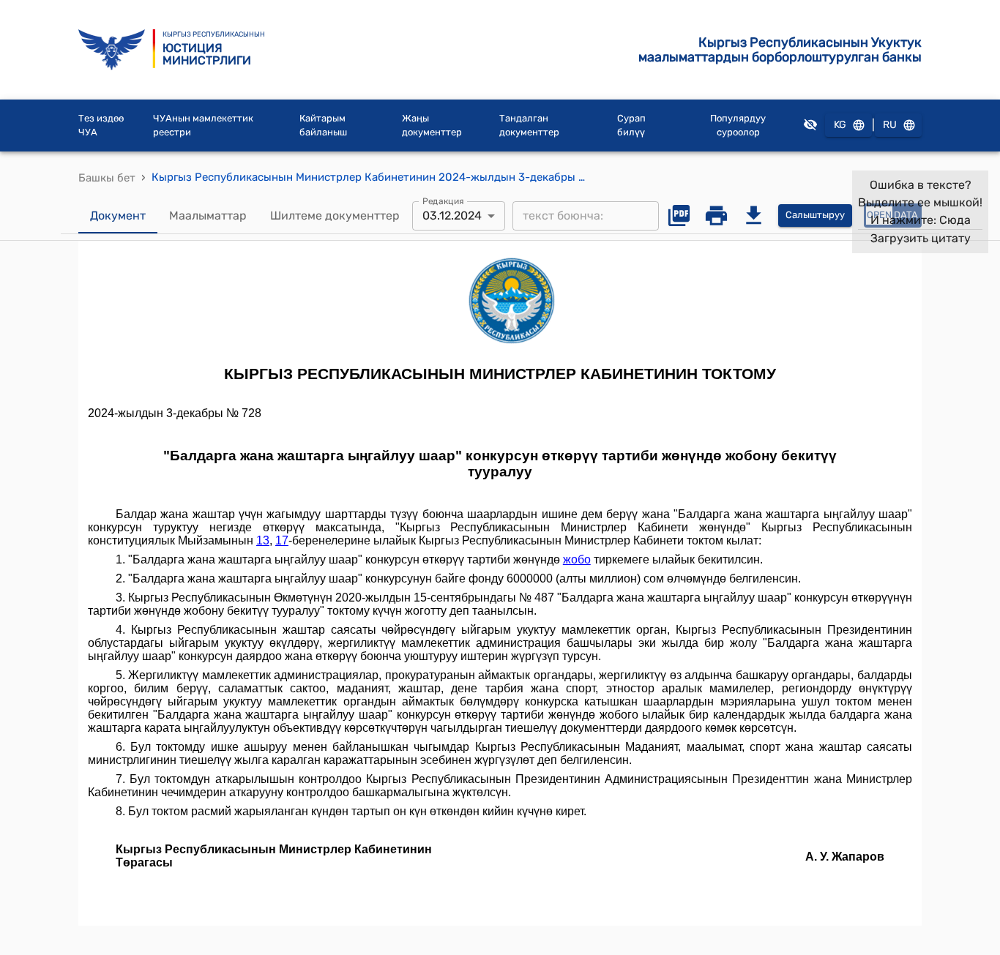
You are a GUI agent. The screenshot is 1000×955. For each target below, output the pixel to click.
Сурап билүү (631, 125)
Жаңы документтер (432, 125)
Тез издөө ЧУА (101, 125)
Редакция (443, 200)
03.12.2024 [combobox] (452, 215)
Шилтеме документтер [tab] (335, 215)
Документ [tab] (118, 215)
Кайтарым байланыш (323, 125)
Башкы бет (106, 177)
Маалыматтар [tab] (208, 215)
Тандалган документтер (529, 125)
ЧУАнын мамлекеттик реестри (203, 125)
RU (890, 125)
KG (840, 125)
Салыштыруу (815, 214)
